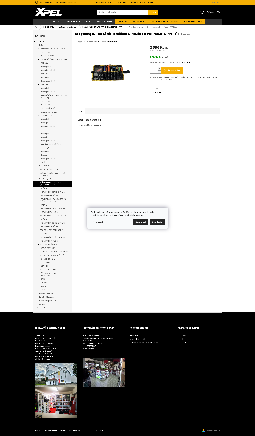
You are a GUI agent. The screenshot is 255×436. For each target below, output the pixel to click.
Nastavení (98, 222)
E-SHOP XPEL (42, 41)
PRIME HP (44, 84)
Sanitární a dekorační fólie (51, 144)
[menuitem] (57, 21)
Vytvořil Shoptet (213, 430)
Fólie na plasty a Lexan (49, 148)
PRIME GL (44, 63)
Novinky (43, 162)
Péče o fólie (44, 166)
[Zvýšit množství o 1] (159, 68)
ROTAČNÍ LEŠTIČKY (47, 259)
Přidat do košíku (173, 70)
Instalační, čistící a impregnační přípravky (52, 174)
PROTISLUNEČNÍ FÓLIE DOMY (51, 230)
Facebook (182, 335)
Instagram (182, 342)
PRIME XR (44, 73)
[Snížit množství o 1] (159, 71)
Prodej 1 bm (45, 52)
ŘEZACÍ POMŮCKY (48, 248)
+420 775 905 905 (89, 346)
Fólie (41, 45)
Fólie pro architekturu (48, 112)
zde (141, 215)
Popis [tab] (80, 111)
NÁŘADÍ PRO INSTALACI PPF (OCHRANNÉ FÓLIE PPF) (51, 183)
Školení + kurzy (43, 308)
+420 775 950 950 (47, 343)
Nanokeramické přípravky (50, 169)
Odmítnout (140, 222)
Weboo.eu (99, 430)
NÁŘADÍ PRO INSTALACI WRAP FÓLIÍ (53, 215)
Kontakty (122, 2)
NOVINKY (43, 279)
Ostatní (42, 304)
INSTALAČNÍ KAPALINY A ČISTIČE (52, 255)
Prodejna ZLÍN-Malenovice (142, 2)
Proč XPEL (134, 335)
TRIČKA (44, 290)
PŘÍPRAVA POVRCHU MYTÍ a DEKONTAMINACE (50, 274)
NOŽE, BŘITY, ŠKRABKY (49, 244)
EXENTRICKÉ (45, 262)
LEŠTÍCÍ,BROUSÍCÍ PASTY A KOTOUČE (54, 251)
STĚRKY (44, 188)
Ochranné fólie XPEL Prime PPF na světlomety (53, 96)
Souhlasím (157, 222)
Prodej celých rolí (48, 55)
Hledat (153, 12)
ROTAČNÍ (44, 266)
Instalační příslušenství (48, 179)
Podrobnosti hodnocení (107, 41)
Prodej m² (45, 123)
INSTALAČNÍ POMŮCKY (49, 195)
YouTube (181, 339)
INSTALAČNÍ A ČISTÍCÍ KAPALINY (53, 192)
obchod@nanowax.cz (43, 359)
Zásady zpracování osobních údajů (144, 342)
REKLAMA (43, 282)
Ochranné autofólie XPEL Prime (52, 48)
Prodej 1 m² (45, 105)
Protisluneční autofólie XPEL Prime (53, 59)
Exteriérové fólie (47, 115)
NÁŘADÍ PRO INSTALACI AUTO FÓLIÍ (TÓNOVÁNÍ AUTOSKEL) (53, 200)
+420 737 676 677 (47, 354)
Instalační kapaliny (46, 297)
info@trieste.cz (47, 356)
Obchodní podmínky (104, 2)
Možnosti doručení (184, 62)
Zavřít (164, 87)
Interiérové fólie (47, 130)
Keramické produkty (47, 300)
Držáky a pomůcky (46, 293)
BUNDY (43, 286)
